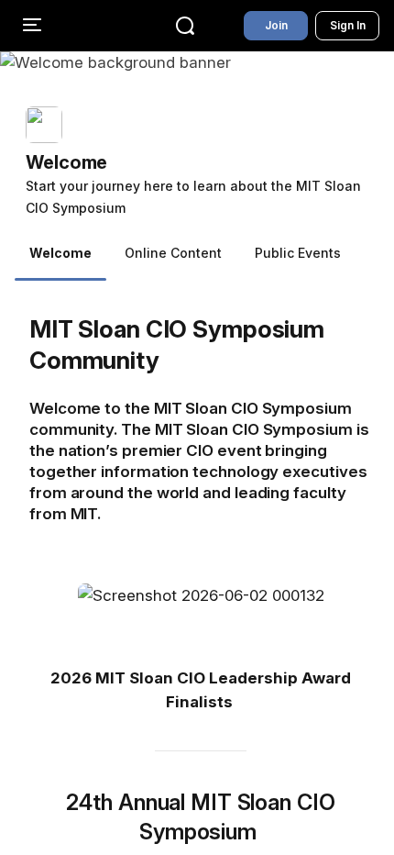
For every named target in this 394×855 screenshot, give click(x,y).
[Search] (185, 25)
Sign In (348, 25)
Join (276, 25)
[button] (204, 162)
